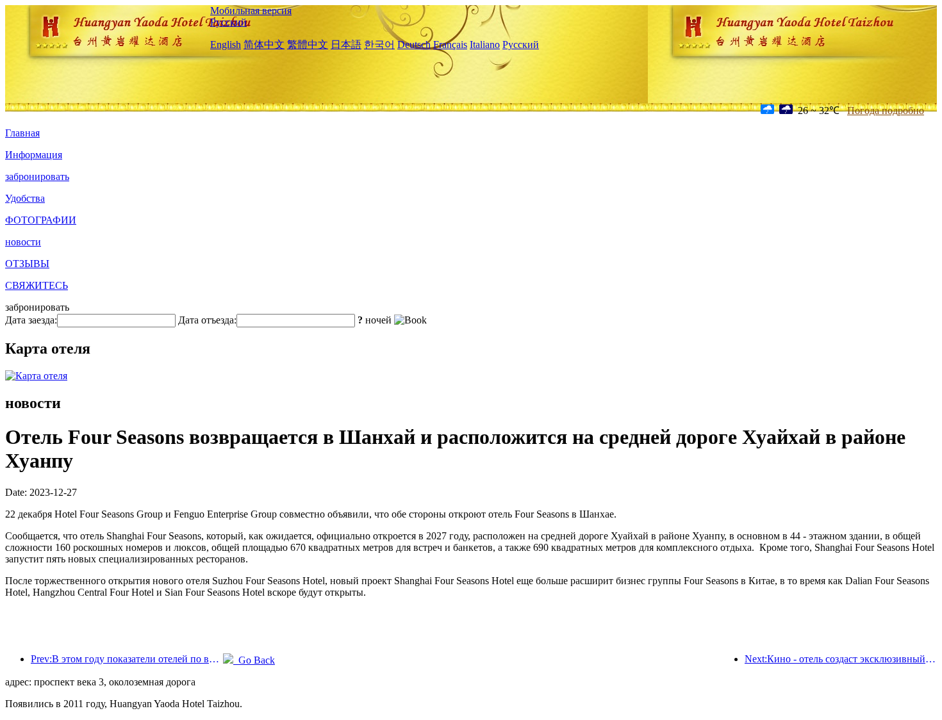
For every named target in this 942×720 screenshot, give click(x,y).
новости (23, 241)
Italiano (485, 44)
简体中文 (264, 44)
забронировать (37, 176)
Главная (22, 132)
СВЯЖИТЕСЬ (36, 285)
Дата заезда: (31, 320)
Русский (228, 22)
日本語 (346, 44)
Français (450, 44)
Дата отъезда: (207, 320)
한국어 (379, 44)
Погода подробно (885, 110)
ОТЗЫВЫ (27, 263)
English (225, 44)
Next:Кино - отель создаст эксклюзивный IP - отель (841, 658)
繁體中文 (307, 44)
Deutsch (414, 44)
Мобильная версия (251, 10)
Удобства (25, 198)
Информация (33, 154)
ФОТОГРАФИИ (40, 220)
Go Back (254, 660)
